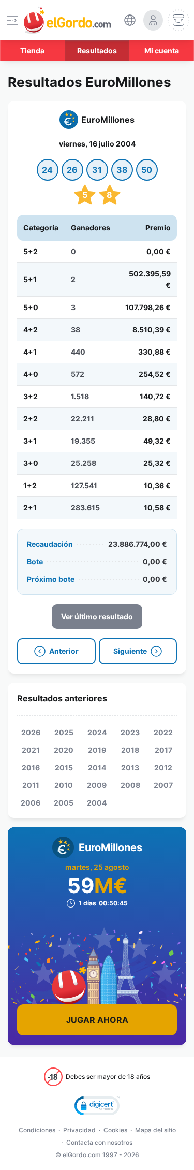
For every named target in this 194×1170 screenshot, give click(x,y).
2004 (97, 802)
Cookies (115, 1130)
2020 (63, 749)
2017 (163, 749)
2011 (30, 785)
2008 (130, 785)
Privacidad (79, 1130)
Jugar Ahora (97, 1020)
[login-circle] (153, 20)
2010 (63, 785)
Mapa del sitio (155, 1130)
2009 (97, 785)
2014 (97, 767)
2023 (130, 732)
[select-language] (130, 20)
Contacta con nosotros (99, 1142)
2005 (63, 802)
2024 (97, 732)
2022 (163, 732)
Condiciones (37, 1130)
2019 (97, 749)
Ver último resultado (97, 616)
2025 (63, 732)
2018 (130, 749)
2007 (163, 785)
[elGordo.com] (67, 20)
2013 (130, 767)
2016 (31, 767)
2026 (30, 732)
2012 (163, 767)
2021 (31, 749)
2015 (64, 767)
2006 (30, 802)
